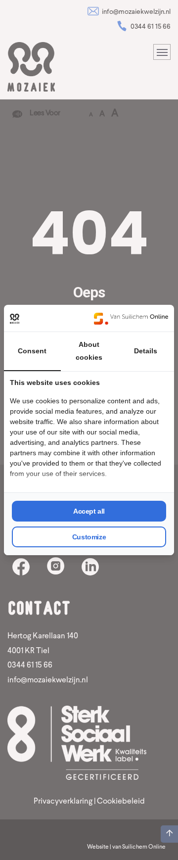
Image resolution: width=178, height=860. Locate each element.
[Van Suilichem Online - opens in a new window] (131, 318)
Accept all (89, 511)
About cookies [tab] (89, 350)
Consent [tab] (32, 351)
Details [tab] (145, 351)
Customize (89, 537)
